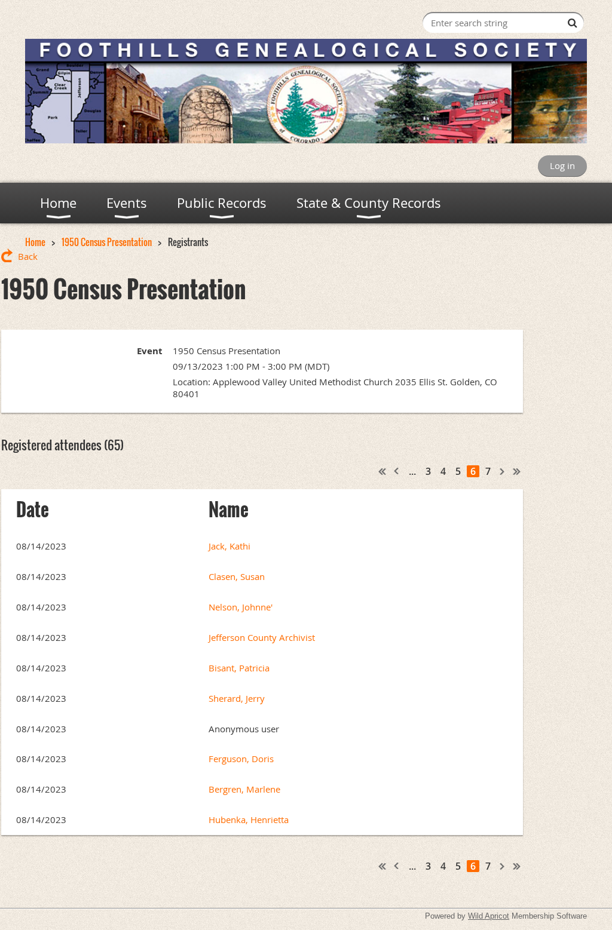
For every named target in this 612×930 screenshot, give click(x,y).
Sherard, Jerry (237, 698)
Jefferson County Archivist (262, 637)
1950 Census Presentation (107, 241)
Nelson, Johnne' (241, 607)
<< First (382, 471)
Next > (503, 471)
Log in (562, 165)
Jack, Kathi (229, 546)
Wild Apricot (488, 915)
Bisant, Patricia (239, 668)
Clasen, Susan (237, 576)
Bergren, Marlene (244, 789)
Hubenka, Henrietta (249, 819)
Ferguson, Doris (241, 759)
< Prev (397, 471)
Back (28, 256)
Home (35, 241)
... (412, 471)
